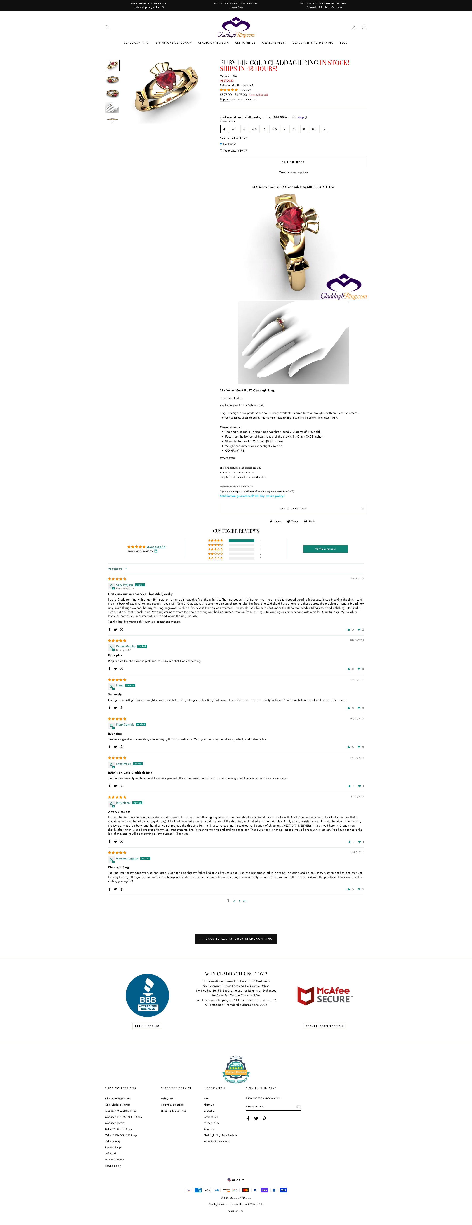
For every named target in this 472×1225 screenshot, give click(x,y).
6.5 (274, 129)
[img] (117, 579)
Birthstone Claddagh (174, 42)
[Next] (112, 122)
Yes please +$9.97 (235, 150)
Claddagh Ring (136, 42)
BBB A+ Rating (147, 1026)
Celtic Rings (245, 42)
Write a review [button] (325, 549)
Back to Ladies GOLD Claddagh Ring (238, 939)
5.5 (254, 129)
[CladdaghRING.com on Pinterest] (264, 1118)
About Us (209, 1104)
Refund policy (113, 1165)
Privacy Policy (211, 1123)
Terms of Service (114, 1159)
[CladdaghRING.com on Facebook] (248, 1118)
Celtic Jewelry (274, 42)
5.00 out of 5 (156, 547)
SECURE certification (324, 1026)
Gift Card (110, 1153)
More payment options (293, 172)
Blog (344, 42)
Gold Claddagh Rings (117, 1104)
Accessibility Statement (216, 1141)
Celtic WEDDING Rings (118, 1129)
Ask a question (293, 508)
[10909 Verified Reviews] (236, 1084)
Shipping (225, 99)
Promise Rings (113, 1147)
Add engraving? (234, 138)
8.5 (314, 129)
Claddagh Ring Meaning (313, 42)
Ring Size (228, 121)
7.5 (294, 129)
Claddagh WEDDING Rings (120, 1111)
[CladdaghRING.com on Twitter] (256, 1118)
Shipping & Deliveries (173, 1111)
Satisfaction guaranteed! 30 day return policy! (252, 496)
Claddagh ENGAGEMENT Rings (123, 1117)
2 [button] (234, 901)
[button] (229, 90)
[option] (148, 5)
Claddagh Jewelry (213, 42)
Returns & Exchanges (173, 1104)
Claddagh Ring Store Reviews (220, 1135)
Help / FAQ (167, 1098)
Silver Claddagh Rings (117, 1098)
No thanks (229, 144)
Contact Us (210, 1111)
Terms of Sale (211, 1117)
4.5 (234, 129)
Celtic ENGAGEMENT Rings (121, 1135)
